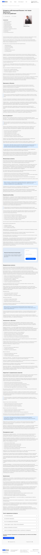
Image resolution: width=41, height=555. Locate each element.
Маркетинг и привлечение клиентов (10, 28)
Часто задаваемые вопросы (8, 32)
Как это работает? (7, 22)
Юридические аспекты (8, 26)
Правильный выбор (7, 25)
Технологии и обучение (8, 27)
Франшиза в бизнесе (7, 21)
